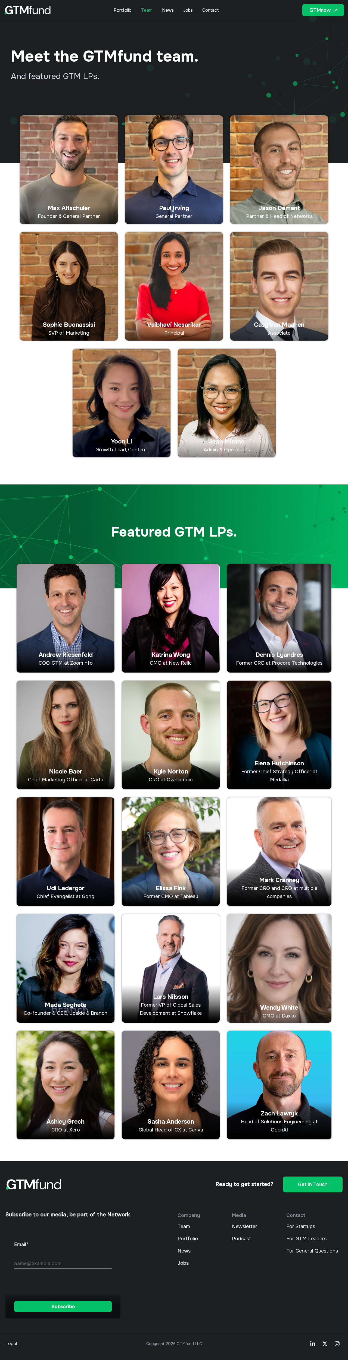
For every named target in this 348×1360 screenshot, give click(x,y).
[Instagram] (337, 1343)
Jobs (188, 10)
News (168, 10)
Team (147, 10)
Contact (210, 10)
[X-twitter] (324, 1343)
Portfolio (123, 10)
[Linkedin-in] (312, 1343)
